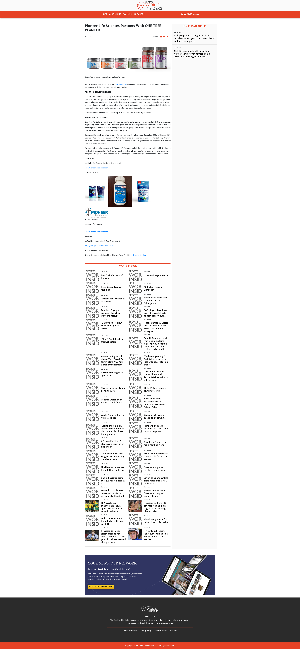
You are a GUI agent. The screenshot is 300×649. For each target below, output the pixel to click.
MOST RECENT (115, 14)
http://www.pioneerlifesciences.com (99, 245)
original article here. (139, 255)
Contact (173, 630)
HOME (104, 14)
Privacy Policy (146, 630)
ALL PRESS (127, 14)
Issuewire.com (121, 84)
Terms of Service (130, 630)
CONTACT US (138, 14)
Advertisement (161, 630)
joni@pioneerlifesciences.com (97, 168)
